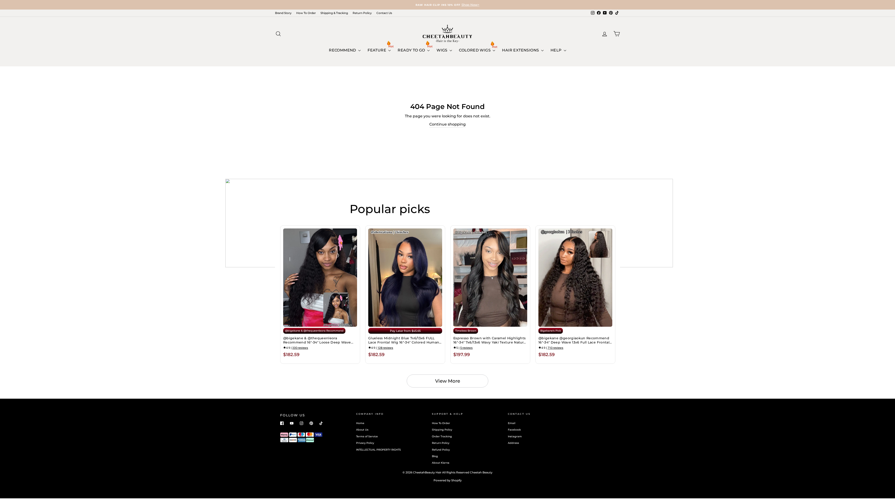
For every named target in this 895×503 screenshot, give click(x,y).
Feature (377, 50)
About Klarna (440, 462)
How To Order (306, 13)
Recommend (343, 50)
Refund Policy (441, 449)
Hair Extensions (521, 50)
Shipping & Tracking (334, 13)
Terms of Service (367, 436)
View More (447, 381)
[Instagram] (301, 423)
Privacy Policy (365, 443)
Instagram (515, 436)
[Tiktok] (321, 423)
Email (511, 423)
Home (360, 423)
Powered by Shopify (448, 480)
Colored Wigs (475, 50)
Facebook (514, 429)
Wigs (442, 50)
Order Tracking (442, 436)
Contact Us (384, 13)
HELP (557, 50)
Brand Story (283, 13)
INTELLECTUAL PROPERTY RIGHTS (378, 449)
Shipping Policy (442, 429)
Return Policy (362, 13)
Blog (435, 456)
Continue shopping (447, 124)
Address (513, 443)
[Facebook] (282, 423)
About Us (362, 429)
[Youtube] (291, 423)
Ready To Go (412, 50)
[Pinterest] (311, 423)
